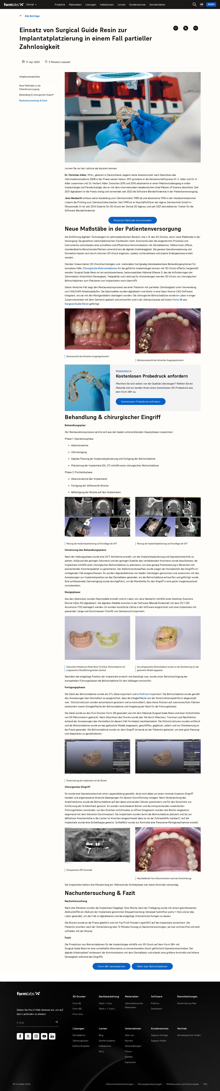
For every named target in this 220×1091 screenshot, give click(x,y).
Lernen (121, 4)
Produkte (60, 4)
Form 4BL (77, 1008)
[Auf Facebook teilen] (175, 28)
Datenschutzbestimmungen (120, 1084)
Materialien (75, 4)
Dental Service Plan (186, 1003)
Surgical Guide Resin (77, 303)
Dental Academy (107, 1040)
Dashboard (156, 1008)
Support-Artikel (158, 1040)
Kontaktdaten (157, 4)
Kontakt (129, 1056)
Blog (101, 1035)
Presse (128, 1051)
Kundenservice (137, 4)
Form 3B (177, 299)
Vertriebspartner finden (189, 1035)
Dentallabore (79, 1035)
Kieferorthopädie (81, 1046)
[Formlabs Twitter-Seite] (28, 1036)
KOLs (101, 1051)
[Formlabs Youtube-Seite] (44, 1036)
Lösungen (90, 4)
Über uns (129, 1035)
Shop (211, 4)
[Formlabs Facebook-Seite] (20, 1036)
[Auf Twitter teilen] (185, 28)
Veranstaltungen (133, 1046)
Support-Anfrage (159, 1035)
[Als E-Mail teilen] (195, 28)
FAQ (205, 1084)
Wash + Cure (105, 1003)
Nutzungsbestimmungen (150, 1084)
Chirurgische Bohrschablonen (100, 268)
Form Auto (78, 1014)
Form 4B (77, 1003)
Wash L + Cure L (107, 1008)
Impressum (130, 1062)
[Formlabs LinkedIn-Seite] (52, 1036)
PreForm (144, 694)
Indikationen (107, 4)
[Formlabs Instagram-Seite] (36, 1036)
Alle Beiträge (32, 16)
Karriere (129, 1040)
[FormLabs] (14, 4)
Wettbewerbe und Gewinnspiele (182, 1084)
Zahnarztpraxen (80, 1040)
